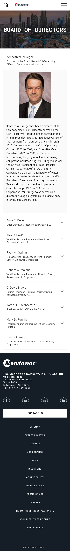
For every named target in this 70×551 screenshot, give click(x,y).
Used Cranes (35, 452)
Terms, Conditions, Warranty (35, 511)
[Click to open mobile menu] (64, 5)
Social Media (35, 528)
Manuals (35, 444)
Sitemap (35, 427)
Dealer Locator (35, 435)
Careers (35, 502)
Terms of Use (35, 494)
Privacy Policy (35, 486)
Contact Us (35, 413)
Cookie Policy (35, 477)
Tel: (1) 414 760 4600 (17, 388)
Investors (35, 469)
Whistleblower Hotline (35, 519)
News (35, 460)
